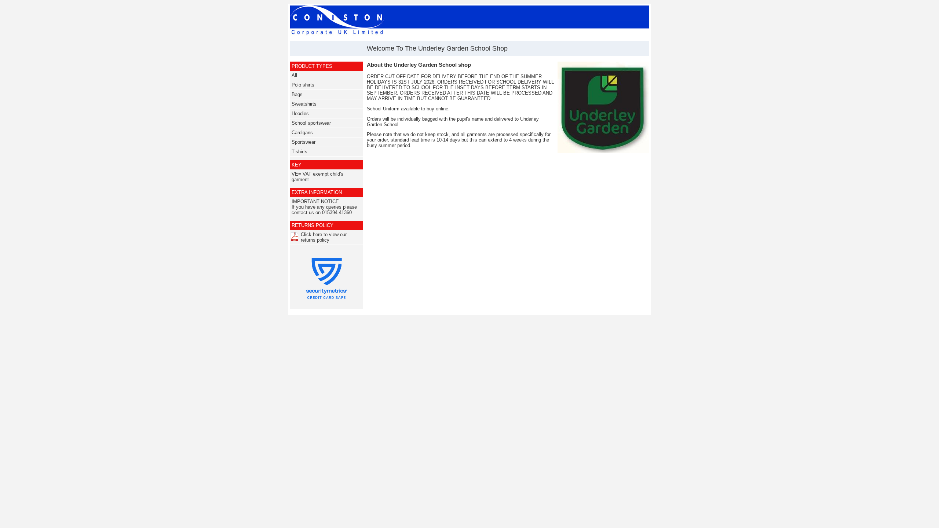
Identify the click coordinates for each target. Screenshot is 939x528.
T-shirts (299, 151)
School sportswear (311, 123)
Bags (297, 94)
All (294, 75)
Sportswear (303, 142)
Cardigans (302, 132)
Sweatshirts (304, 104)
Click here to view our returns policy (324, 237)
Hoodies (300, 113)
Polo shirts (303, 85)
